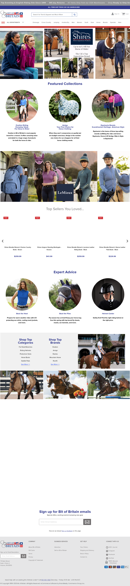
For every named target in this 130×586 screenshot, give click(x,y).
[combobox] (54, 15)
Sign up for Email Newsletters (9, 552)
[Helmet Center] (108, 299)
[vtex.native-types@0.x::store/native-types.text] (21, 389)
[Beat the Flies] (65, 299)
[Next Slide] (128, 53)
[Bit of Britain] (15, 15)
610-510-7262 (45, 580)
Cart (127, 14)
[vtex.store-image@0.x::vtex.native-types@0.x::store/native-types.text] (104, 356)
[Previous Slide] (2, 53)
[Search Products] (74, 15)
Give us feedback (67, 531)
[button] (46, 78)
